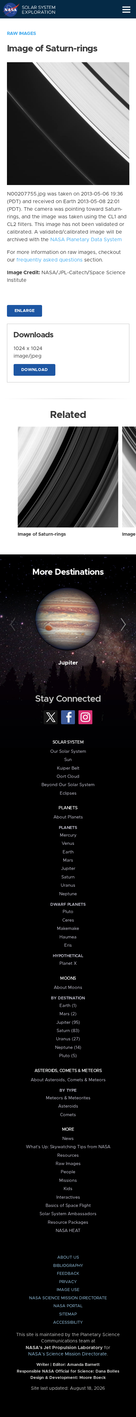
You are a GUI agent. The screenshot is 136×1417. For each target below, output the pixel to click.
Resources (68, 1155)
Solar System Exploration (35, 9)
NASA (8, 9)
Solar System (68, 742)
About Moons (68, 987)
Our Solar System (68, 751)
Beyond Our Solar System (68, 785)
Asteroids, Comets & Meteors (68, 1071)
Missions (68, 1180)
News (68, 1138)
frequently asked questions (49, 259)
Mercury (68, 835)
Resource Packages (68, 1222)
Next (122, 625)
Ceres (68, 920)
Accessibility (68, 1323)
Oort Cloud (68, 776)
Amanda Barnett (83, 1365)
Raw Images (21, 33)
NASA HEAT (68, 1230)
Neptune (68, 894)
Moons (68, 978)
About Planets (68, 817)
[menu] (126, 10)
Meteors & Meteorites (68, 1098)
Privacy (68, 1282)
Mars (68, 860)
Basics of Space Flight (68, 1205)
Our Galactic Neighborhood (35, 24)
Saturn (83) (68, 1031)
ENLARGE (24, 311)
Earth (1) (68, 1005)
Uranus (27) (68, 1039)
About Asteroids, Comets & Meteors (68, 1080)
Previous (14, 625)
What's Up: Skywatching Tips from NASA (68, 1147)
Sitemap (68, 1314)
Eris (68, 945)
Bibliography (68, 1266)
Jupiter (68, 663)
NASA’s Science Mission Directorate (67, 1354)
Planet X (68, 963)
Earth (68, 852)
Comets (68, 1115)
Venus (68, 843)
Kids (68, 1189)
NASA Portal (68, 1306)
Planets (68, 808)
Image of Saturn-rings (42, 534)
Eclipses (68, 793)
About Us (68, 1257)
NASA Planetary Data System (86, 239)
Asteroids (68, 1106)
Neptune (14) (68, 1047)
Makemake (68, 928)
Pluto (68, 912)
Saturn (68, 877)
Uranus (68, 885)
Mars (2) (68, 1014)
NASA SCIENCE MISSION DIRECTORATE (68, 1298)
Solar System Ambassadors (68, 1214)
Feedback (68, 1274)
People (68, 1172)
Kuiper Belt (68, 768)
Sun (68, 760)
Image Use (68, 1290)
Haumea (68, 937)
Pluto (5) (68, 1056)
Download (34, 370)
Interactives (68, 1197)
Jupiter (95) (68, 1022)
